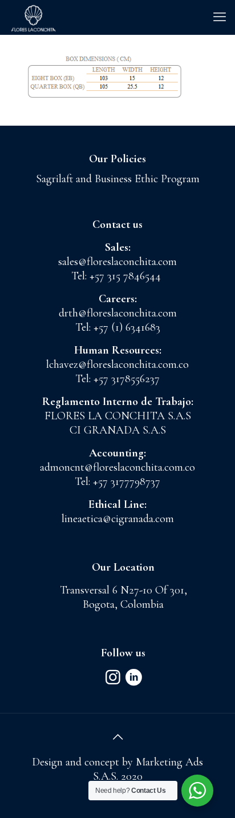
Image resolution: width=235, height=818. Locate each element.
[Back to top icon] (117, 737)
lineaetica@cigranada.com (118, 519)
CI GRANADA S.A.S (118, 430)
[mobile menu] (219, 17)
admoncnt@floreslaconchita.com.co (117, 467)
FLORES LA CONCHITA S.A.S (117, 416)
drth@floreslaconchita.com (118, 313)
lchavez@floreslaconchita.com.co (117, 364)
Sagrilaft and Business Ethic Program (118, 179)
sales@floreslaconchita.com (117, 261)
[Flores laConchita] (33, 17)
